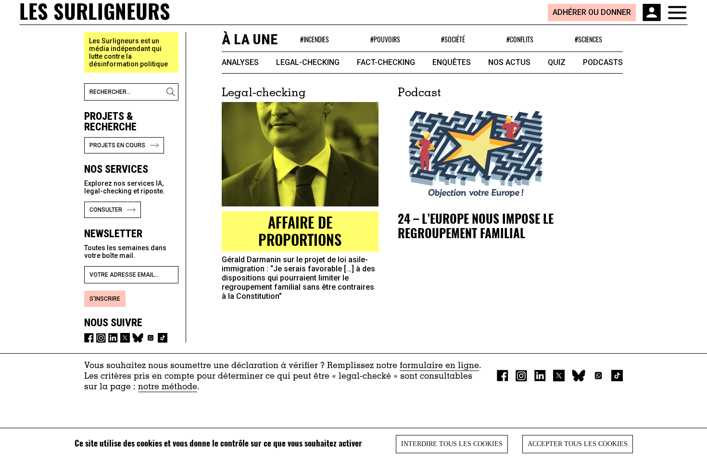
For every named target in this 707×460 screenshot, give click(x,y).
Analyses (240, 62)
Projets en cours (117, 145)
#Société (453, 39)
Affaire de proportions (299, 230)
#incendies (314, 39)
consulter (105, 209)
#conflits (519, 39)
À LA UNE (250, 39)
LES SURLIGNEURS (94, 12)
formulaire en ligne (439, 366)
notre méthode (167, 387)
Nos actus (509, 62)
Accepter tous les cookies (578, 443)
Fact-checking (386, 62)
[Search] (172, 92)
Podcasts (603, 62)
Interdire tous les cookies (452, 443)
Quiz (557, 62)
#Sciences (588, 39)
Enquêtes (451, 62)
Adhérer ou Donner (592, 12)
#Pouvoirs (385, 39)
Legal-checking (308, 62)
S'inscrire (104, 298)
